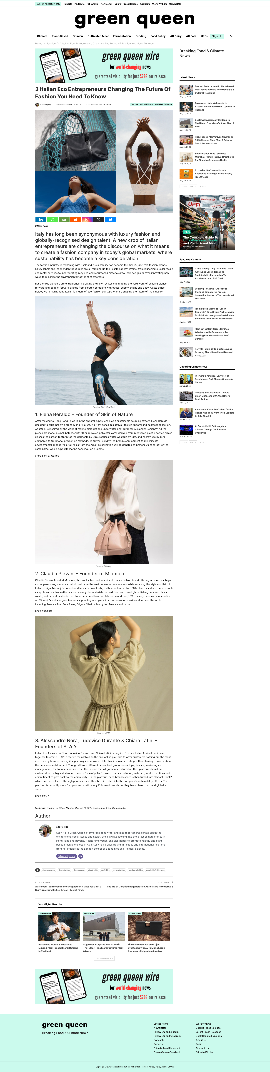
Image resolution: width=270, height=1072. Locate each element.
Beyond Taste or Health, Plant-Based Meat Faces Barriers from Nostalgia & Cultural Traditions (214, 89)
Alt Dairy (176, 36)
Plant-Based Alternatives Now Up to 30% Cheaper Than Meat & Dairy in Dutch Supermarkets (214, 140)
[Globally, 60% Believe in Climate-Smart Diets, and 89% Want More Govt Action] (186, 396)
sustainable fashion (135, 870)
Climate (42, 36)
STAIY (61, 757)
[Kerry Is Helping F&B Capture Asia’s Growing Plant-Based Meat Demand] (186, 352)
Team (199, 1044)
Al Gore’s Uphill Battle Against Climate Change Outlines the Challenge (211, 429)
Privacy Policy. (155, 1067)
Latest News (161, 1023)
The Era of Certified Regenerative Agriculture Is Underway (140, 886)
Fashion (134, 104)
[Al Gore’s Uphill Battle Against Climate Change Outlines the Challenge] (186, 430)
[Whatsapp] (52, 219)
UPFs (204, 36)
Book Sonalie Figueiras (209, 1035)
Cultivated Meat (98, 36)
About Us (145, 4)
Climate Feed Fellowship (167, 1048)
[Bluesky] (110, 219)
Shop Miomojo (43, 610)
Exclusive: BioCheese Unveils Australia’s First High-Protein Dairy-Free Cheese (214, 173)
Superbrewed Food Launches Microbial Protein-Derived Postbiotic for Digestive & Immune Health (214, 156)
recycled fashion (119, 870)
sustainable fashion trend (155, 870)
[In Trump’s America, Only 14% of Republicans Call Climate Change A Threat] (186, 379)
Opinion (78, 36)
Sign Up (217, 36)
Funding (140, 36)
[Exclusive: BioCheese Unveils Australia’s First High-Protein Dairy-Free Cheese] (186, 174)
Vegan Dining (45, 913)
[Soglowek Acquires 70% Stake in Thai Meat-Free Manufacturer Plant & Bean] (104, 926)
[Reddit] (75, 219)
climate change (79, 870)
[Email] (64, 219)
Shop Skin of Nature (47, 455)
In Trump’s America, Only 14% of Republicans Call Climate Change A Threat (214, 379)
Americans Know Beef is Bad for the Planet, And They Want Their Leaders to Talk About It (214, 412)
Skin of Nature (81, 424)
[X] (98, 219)
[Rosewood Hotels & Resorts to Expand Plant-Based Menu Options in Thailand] (59, 926)
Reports (68, 4)
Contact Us (175, 4)
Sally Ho (62, 827)
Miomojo (70, 580)
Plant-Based (60, 36)
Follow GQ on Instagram (167, 1035)
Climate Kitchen (205, 1052)
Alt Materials (146, 104)
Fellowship (92, 4)
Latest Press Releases (208, 1031)
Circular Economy (163, 104)
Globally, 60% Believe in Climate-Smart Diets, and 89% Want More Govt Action (212, 395)
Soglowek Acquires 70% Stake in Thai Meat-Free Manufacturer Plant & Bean (214, 123)
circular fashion (64, 870)
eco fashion (105, 870)
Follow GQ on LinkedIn (166, 1031)
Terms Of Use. (168, 1067)
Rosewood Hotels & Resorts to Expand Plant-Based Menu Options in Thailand (215, 106)
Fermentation (122, 36)
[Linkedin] (40, 219)
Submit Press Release (126, 4)
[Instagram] (87, 219)
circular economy (48, 870)
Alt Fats (191, 36)
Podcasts (80, 4)
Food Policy (158, 36)
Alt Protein (89, 913)
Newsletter (106, 4)
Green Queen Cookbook (167, 1052)
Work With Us (159, 4)
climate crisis (93, 870)
